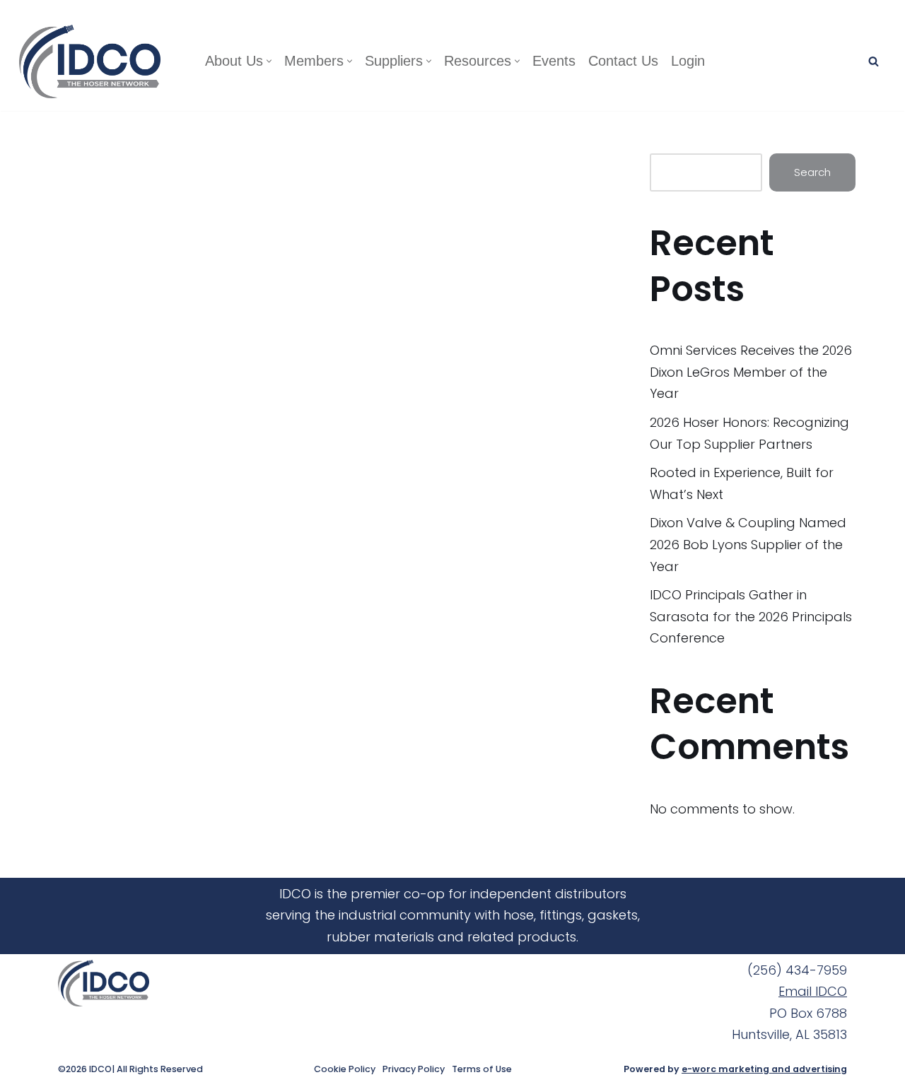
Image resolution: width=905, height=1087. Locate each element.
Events (554, 61)
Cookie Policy (344, 1069)
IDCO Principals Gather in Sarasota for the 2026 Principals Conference (751, 616)
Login (688, 61)
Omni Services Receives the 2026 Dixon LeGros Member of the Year (751, 371)
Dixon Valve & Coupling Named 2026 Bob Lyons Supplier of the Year (748, 544)
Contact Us (623, 61)
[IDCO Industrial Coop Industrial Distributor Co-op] (93, 61)
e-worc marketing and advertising (764, 1069)
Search (812, 172)
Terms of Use (482, 1069)
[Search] (873, 61)
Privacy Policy (414, 1069)
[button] (269, 61)
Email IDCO (812, 991)
